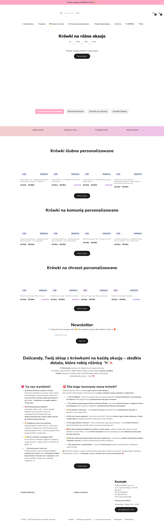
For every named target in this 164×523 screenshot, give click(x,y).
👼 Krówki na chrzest (56, 24)
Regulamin (118, 519)
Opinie (71, 519)
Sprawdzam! (82, 56)
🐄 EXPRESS (129, 24)
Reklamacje (129, 519)
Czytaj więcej (82, 466)
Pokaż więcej (82, 196)
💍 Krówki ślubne (27, 24)
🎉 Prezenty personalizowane (78, 24)
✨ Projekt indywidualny (101, 24)
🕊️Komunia (41, 24)
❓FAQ (140, 24)
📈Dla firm (117, 24)
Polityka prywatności (84, 519)
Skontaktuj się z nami (126, 509)
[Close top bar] (162, 2)
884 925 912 (122, 495)
